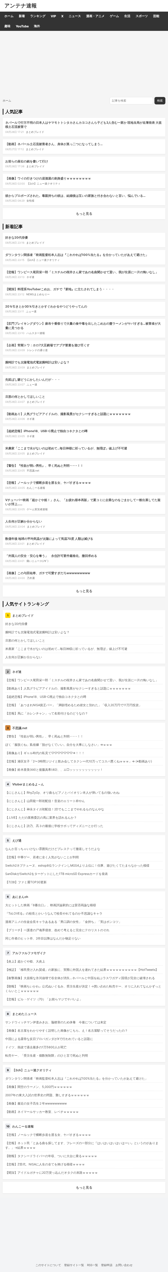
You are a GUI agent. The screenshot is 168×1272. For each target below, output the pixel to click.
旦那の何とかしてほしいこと (25, 396)
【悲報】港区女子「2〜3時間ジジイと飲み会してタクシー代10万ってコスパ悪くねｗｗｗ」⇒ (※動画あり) (78, 761)
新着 (22, 16)
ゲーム (114, 16)
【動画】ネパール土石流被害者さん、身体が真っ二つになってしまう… (54, 144)
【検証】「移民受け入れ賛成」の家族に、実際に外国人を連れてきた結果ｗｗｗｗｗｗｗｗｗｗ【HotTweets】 (81, 969)
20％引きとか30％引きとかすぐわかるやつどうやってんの (46, 306)
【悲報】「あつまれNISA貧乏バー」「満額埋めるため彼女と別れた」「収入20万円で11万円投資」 (73, 705)
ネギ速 (30, 277)
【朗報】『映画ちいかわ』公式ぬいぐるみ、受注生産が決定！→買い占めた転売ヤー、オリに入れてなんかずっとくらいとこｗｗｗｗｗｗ (83, 988)
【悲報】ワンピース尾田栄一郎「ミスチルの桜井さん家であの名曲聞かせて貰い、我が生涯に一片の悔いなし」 (81, 272)
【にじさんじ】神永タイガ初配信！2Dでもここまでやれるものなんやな (54, 809)
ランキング (38, 16)
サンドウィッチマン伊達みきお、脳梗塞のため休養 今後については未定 (55, 1022)
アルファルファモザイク (29, 953)
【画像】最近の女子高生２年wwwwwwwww (36, 1103)
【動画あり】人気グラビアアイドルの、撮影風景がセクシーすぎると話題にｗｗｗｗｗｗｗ (68, 414)
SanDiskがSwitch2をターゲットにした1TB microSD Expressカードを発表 (56, 874)
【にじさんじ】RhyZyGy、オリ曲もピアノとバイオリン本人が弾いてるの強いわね (62, 792)
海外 (37, 26)
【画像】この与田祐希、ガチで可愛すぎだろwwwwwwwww (47, 573)
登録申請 (106, 1265)
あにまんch (20, 897)
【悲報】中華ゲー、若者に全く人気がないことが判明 (42, 857)
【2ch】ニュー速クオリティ (43, 183)
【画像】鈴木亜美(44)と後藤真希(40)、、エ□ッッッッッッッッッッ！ (54, 769)
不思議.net (33, 470)
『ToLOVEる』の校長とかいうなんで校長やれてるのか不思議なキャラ (53, 913)
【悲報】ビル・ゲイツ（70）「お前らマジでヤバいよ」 (43, 999)
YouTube (22, 26)
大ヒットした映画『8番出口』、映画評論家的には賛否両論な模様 (50, 905)
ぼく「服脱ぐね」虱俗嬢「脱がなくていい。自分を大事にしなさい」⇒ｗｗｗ (58, 744)
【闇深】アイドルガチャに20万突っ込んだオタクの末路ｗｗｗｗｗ (51, 1172)
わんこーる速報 (36, 487)
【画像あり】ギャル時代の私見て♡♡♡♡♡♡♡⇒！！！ (45, 753)
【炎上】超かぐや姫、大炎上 (25, 961)
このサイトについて (48, 1265)
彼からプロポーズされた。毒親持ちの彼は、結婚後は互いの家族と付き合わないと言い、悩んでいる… (75, 195)
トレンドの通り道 (37, 350)
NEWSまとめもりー (38, 294)
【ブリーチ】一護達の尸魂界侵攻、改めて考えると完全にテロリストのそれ (57, 930)
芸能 (156, 16)
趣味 (7, 26)
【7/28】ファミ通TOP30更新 (26, 882)
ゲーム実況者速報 (37, 509)
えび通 (16, 840)
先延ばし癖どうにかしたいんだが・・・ (32, 379)
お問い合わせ (124, 1265)
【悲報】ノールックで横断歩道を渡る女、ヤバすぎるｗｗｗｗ (48, 482)
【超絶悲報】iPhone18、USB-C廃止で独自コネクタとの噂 (46, 431)
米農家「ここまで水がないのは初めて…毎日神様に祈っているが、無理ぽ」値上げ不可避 (66, 448)
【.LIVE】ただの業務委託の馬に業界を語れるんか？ (41, 817)
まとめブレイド (35, 132)
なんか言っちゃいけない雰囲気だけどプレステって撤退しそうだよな (52, 849)
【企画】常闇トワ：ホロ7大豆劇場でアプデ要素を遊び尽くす (47, 345)
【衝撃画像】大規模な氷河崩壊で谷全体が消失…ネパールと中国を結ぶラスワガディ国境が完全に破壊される (80, 978)
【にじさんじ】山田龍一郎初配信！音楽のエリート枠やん (45, 801)
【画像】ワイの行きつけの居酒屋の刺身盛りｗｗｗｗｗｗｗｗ (48, 178)
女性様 (30, 200)
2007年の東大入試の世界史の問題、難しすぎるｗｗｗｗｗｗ (47, 1095)
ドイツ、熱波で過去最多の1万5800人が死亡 (36, 1047)
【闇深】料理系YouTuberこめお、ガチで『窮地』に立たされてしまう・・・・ (59, 289)
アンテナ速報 (20, 6)
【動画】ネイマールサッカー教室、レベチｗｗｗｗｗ (42, 1112)
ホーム (9, 16)
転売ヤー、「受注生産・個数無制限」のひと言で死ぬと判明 (46, 1055)
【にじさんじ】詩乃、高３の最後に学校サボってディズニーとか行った (54, 826)
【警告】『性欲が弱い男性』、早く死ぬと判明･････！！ (44, 465)
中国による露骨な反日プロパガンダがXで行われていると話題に (49, 1039)
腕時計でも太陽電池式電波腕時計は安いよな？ (37, 362)
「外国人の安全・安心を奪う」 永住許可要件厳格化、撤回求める (51, 556)
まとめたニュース (24, 1014)
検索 (160, 100)
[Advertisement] (84, 63)
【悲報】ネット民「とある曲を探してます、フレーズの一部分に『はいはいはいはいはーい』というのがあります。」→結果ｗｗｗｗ (81, 1145)
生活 (127, 16)
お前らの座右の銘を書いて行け (26, 161)
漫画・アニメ (95, 16)
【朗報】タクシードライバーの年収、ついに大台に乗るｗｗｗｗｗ (51, 1156)
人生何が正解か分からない (23, 521)
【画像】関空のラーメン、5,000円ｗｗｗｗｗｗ (38, 1087)
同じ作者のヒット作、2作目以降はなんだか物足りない (42, 938)
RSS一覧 (92, 1265)
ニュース (75, 16)
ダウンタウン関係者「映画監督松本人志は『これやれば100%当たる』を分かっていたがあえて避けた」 (77, 255)
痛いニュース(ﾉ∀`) (37, 561)
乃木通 (31, 578)
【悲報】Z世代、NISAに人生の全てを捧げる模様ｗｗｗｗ (45, 1164)
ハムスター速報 (35, 333)
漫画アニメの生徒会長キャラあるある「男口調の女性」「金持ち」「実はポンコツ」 (63, 922)
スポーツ (142, 16)
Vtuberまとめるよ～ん (28, 784)
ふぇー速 (31, 311)
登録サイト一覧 (74, 1265)
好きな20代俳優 (16, 237)
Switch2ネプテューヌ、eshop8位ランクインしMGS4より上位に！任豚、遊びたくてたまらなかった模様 (77, 865)
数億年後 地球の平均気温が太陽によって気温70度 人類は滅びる (49, 538)
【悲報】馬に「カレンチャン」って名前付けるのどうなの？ (46, 713)
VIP (53, 16)
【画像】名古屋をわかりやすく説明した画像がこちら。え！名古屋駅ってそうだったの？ (66, 1030)
